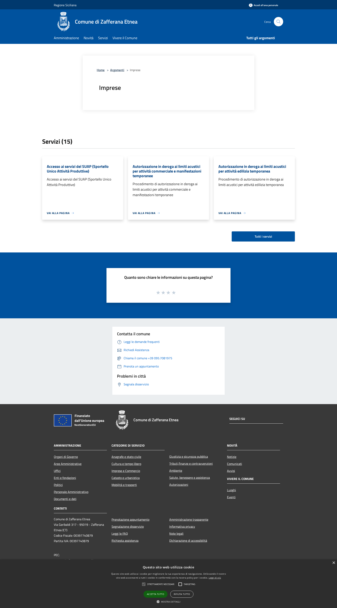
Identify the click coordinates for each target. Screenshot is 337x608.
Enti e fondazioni (65, 477)
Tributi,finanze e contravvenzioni (191, 463)
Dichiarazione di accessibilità (188, 540)
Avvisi (231, 470)
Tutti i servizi (263, 236)
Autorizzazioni (178, 484)
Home (101, 70)
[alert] (168, 583)
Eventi (231, 497)
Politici (58, 484)
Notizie (231, 456)
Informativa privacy (182, 526)
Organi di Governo (66, 456)
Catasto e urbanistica (126, 477)
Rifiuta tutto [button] (182, 594)
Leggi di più (215, 577)
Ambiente (175, 470)
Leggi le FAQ (120, 533)
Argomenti (117, 70)
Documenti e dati (65, 498)
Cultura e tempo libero (126, 463)
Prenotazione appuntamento (130, 519)
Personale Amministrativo (71, 491)
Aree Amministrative (68, 463)
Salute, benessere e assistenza (189, 477)
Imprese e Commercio (126, 470)
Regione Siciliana (65, 5)
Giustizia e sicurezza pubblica (188, 456)
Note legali (176, 533)
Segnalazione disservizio (128, 526)
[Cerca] (278, 21)
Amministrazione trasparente (188, 519)
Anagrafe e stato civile (126, 456)
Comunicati (234, 463)
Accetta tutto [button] (155, 594)
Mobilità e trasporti (124, 484)
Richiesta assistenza (125, 540)
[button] (169, 602)
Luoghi (231, 490)
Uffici (57, 470)
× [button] (333, 562)
